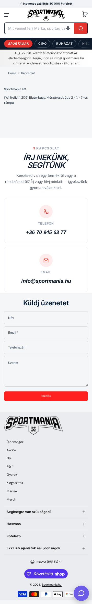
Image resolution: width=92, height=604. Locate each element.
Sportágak (18, 43)
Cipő (42, 43)
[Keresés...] (80, 28)
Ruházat (64, 43)
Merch (11, 499)
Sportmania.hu (52, 585)
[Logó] (46, 15)
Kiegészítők (15, 483)
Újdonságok (15, 442)
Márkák (12, 491)
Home (12, 73)
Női (9, 458)
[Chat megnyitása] (81, 593)
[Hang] (68, 28)
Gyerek (12, 475)
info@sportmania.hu (46, 281)
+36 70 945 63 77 (46, 232)
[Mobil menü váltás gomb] (7, 15)
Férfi (10, 466)
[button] (85, 15)
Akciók (11, 450)
